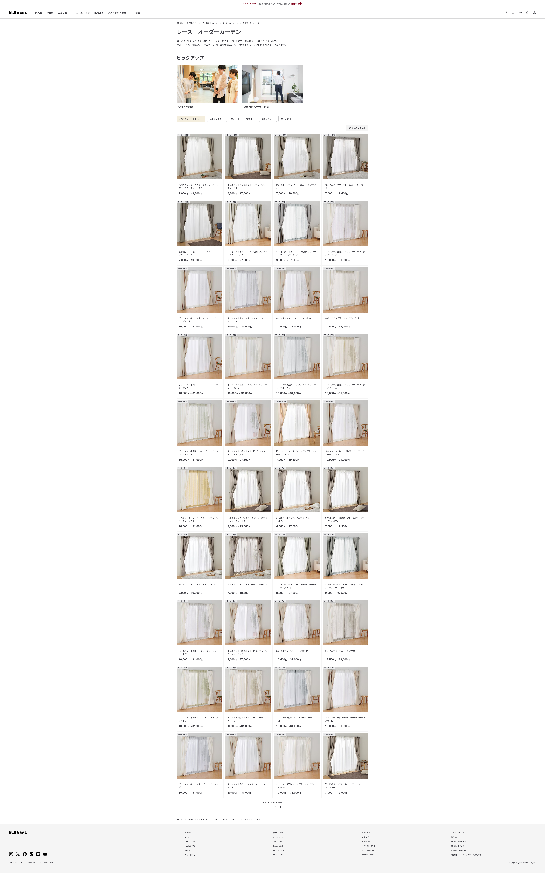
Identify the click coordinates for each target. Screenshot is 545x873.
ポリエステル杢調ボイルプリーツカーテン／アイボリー (198, 719)
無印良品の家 (278, 832)
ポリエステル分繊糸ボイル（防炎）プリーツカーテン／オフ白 (247, 652)
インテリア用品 (203, 23)
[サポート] (534, 12)
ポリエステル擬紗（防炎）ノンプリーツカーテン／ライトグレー (247, 320)
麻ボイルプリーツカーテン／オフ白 (292, 650)
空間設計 (188, 850)
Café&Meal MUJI (279, 837)
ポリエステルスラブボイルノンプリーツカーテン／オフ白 (247, 186)
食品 (137, 12)
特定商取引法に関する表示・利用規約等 (466, 854)
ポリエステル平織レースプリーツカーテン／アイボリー (296, 786)
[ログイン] (506, 12)
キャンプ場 (277, 841)
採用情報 (454, 837)
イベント (188, 837)
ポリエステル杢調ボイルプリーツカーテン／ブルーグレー (296, 719)
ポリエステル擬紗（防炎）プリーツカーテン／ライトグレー (198, 786)
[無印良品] (18, 832)
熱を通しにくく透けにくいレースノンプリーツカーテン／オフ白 (198, 253)
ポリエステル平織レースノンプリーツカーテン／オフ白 (198, 386)
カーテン (215, 23)
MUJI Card (366, 841)
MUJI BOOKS (278, 850)
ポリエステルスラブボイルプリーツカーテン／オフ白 (296, 519)
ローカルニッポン (191, 841)
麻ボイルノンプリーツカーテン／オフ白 (294, 318)
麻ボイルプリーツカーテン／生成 (340, 650)
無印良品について (457, 846)
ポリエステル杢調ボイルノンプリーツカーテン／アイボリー (198, 453)
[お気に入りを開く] (513, 12)
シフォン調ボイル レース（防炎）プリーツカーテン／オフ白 (296, 586)
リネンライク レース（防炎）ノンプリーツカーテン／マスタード (198, 519)
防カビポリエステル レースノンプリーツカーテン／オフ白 (296, 453)
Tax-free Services (368, 854)
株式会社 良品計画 (458, 850)
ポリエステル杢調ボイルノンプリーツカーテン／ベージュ (345, 386)
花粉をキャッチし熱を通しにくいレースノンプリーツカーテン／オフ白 (198, 186)
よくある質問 (190, 854)
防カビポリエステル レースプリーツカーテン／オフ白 (345, 786)
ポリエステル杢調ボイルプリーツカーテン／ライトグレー (198, 652)
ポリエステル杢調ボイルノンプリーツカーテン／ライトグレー (345, 253)
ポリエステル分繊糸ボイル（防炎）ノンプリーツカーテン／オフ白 (247, 453)
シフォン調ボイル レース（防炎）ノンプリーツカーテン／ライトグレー (296, 253)
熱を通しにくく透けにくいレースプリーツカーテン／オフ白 (345, 519)
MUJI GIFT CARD (369, 846)
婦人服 (38, 12)
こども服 (62, 12)
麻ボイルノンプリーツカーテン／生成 (342, 318)
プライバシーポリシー (17, 862)
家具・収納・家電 (117, 12)
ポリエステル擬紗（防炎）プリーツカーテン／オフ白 (345, 719)
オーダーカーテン (229, 23)
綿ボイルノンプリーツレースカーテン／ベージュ (345, 186)
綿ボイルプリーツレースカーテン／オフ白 (197, 584)
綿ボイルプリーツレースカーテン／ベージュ (247, 584)
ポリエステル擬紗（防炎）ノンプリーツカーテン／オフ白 (198, 320)
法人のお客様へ (368, 850)
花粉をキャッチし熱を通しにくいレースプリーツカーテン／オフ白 (247, 519)
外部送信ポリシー (35, 862)
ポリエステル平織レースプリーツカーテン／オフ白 (247, 786)
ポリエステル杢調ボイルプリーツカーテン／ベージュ (247, 719)
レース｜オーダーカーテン (250, 23)
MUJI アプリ (367, 832)
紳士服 (50, 12)
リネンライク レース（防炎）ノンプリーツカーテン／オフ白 (345, 453)
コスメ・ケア (83, 12)
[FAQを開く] (527, 12)
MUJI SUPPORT (191, 846)
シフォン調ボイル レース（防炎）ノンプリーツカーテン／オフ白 (247, 253)
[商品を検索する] (499, 12)
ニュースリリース (457, 832)
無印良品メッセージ (458, 841)
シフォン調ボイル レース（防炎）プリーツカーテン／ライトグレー (345, 586)
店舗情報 (188, 832)
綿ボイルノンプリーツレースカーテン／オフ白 (296, 186)
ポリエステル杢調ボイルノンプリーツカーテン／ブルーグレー (296, 386)
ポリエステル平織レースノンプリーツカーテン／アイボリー (247, 386)
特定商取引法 (49, 862)
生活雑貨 (98, 12)
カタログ (365, 837)
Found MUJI (278, 846)
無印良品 (180, 23)
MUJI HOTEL (278, 854)
